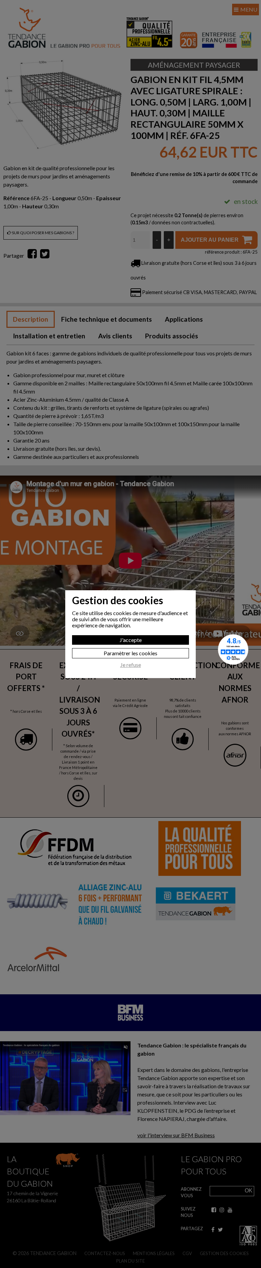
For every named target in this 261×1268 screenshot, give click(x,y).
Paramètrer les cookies (130, 653)
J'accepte (131, 640)
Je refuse (130, 665)
